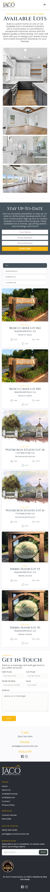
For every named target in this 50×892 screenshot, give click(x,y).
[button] (44, 4)
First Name (7, 672)
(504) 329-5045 (25, 736)
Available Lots (8, 797)
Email (28, 681)
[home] (8, 4)
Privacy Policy (8, 805)
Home (4, 786)
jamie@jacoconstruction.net (25, 746)
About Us (6, 790)
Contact (6, 801)
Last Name (30, 672)
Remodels (6, 819)
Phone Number (8, 681)
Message (6, 690)
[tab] (25, 265)
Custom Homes (9, 815)
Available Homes (10, 793)
